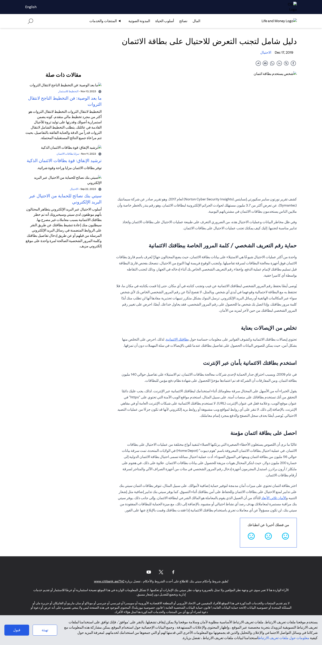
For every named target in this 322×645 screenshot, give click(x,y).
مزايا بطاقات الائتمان (68, 153)
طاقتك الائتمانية (177, 339)
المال (196, 21)
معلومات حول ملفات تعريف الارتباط (283, 638)
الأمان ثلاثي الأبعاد (273, 498)
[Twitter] (161, 572)
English (31, 7)
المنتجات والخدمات (103, 21)
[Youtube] (148, 572)
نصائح (183, 21)
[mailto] (265, 63)
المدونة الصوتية (139, 21)
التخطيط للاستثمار (68, 91)
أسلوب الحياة (164, 21)
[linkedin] (279, 63)
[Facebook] (173, 572)
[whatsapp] (272, 63)
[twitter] (286, 63)
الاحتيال (265, 52)
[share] (258, 63)
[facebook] (293, 63)
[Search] (30, 21)
